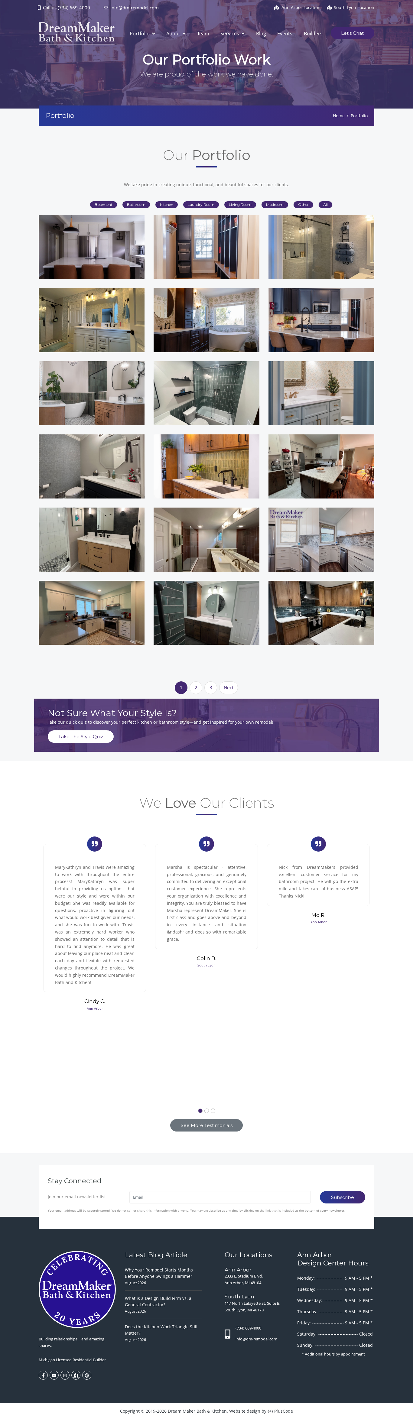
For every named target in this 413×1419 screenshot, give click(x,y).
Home (339, 116)
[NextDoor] (75, 1375)
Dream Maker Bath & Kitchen (197, 1411)
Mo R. (206, 915)
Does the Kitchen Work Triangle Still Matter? (161, 1330)
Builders (313, 33)
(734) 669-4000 (248, 1328)
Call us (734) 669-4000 (66, 8)
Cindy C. (318, 1008)
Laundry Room (201, 204)
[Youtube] (54, 1375)
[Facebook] (43, 1375)
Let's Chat (352, 33)
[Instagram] (65, 1375)
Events (284, 33)
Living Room (240, 204)
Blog (261, 33)
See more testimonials (207, 1125)
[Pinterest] (86, 1375)
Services (230, 33)
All (325, 204)
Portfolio (140, 33)
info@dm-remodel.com (134, 8)
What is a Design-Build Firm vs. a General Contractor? (158, 1301)
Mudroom (275, 204)
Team (203, 33)
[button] (200, 1111)
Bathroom (136, 204)
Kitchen (166, 204)
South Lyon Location (354, 7)
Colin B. (94, 958)
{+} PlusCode (280, 1411)
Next (228, 687)
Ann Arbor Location (300, 7)
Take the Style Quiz (80, 736)
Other (303, 204)
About (173, 33)
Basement (103, 204)
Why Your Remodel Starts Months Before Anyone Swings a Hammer (159, 1273)
